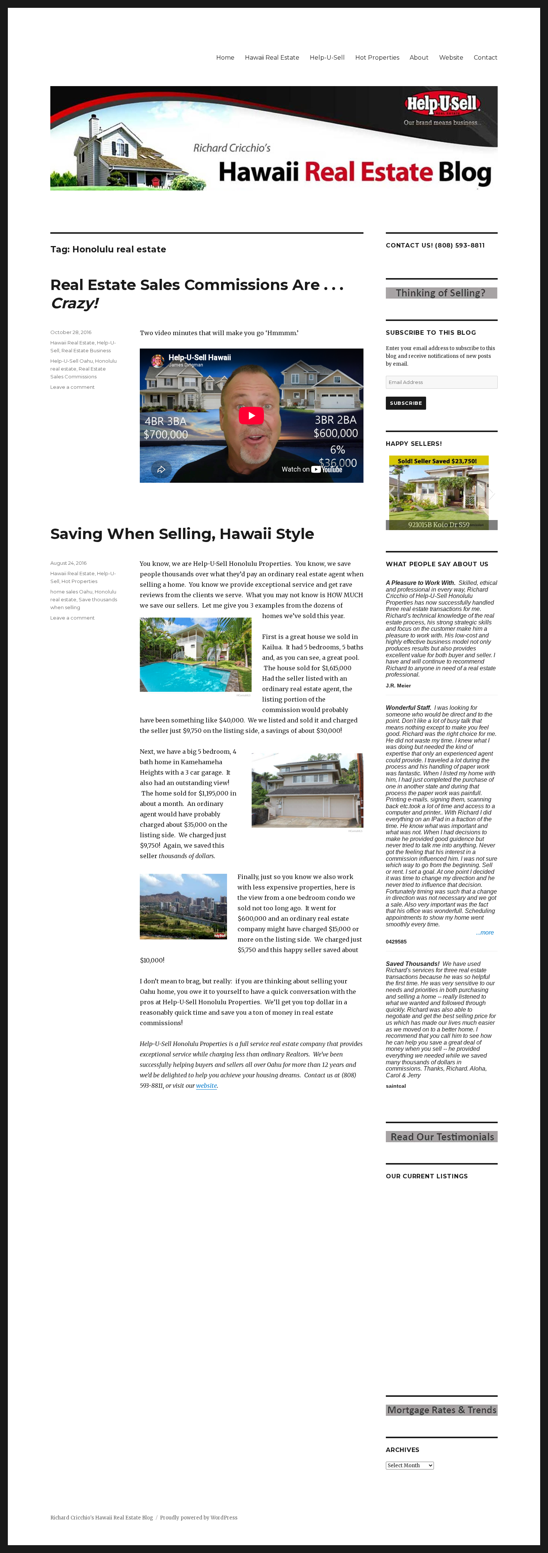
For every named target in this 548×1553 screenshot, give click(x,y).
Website (451, 57)
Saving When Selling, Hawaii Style (182, 534)
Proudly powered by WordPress (198, 1518)
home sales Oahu (71, 592)
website (206, 1085)
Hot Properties (377, 57)
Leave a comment (72, 387)
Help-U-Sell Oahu (71, 361)
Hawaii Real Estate (272, 57)
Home (225, 57)
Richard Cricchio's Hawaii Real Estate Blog (101, 1518)
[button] (391, 492)
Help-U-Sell (327, 57)
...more (485, 932)
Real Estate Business (86, 350)
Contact (486, 57)
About (419, 57)
